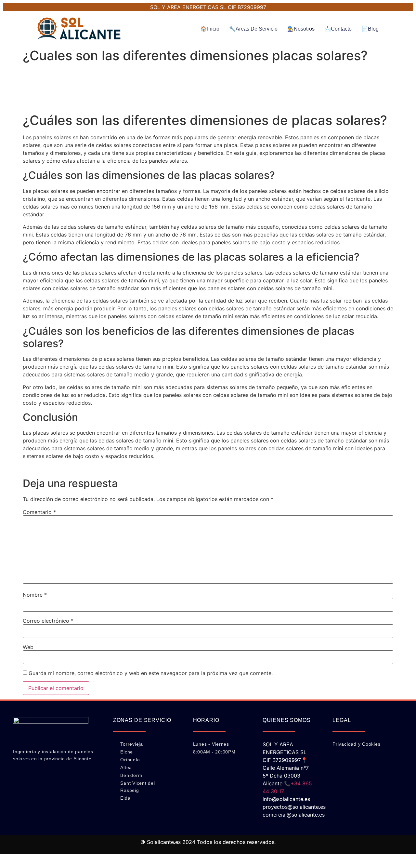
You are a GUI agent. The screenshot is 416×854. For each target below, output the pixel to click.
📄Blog (370, 29)
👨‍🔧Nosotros (301, 29)
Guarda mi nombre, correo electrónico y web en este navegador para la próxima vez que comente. (151, 673)
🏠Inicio (210, 29)
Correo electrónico (48, 620)
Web (28, 647)
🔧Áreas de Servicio (253, 29)
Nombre (35, 594)
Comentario (39, 512)
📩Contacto (338, 29)
